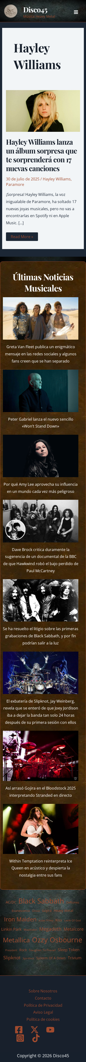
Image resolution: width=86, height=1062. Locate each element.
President (11, 950)
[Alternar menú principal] (76, 12)
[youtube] (51, 1030)
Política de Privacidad (43, 1005)
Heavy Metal (63, 910)
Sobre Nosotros (43, 991)
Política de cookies (43, 1019)
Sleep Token (69, 949)
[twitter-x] (35, 1030)
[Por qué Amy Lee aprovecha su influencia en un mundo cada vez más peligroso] (41, 456)
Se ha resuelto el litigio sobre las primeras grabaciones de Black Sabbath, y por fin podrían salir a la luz (40, 635)
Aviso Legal (43, 1012)
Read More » (22, 237)
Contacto (43, 998)
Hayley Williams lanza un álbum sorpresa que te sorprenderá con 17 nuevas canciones (41, 155)
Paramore (15, 184)
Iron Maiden (20, 919)
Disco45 (35, 9)
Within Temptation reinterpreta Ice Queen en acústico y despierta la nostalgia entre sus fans (40, 868)
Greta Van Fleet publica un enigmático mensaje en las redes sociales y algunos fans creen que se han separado (40, 353)
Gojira (47, 910)
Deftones (72, 902)
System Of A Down (51, 958)
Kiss (58, 920)
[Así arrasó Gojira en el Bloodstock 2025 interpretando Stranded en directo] (41, 756)
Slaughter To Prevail (42, 950)
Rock (23, 950)
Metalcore (74, 929)
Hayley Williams (57, 179)
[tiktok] (36, 1038)
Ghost (36, 911)
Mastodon (30, 930)
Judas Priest (46, 920)
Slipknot (12, 957)
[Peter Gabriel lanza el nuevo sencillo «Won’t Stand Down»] (41, 391)
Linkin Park (11, 929)
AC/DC (11, 902)
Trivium (74, 957)
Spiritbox (28, 958)
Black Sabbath (41, 900)
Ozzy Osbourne (57, 940)
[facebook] (19, 1030)
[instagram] (21, 1038)
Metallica (16, 939)
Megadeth (50, 929)
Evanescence (21, 911)
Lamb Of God (72, 920)
